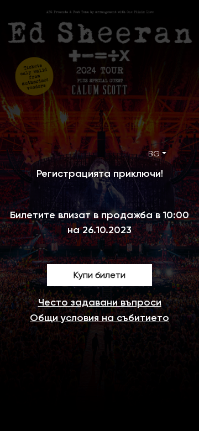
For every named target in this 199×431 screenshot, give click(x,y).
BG (154, 153)
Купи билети (99, 275)
